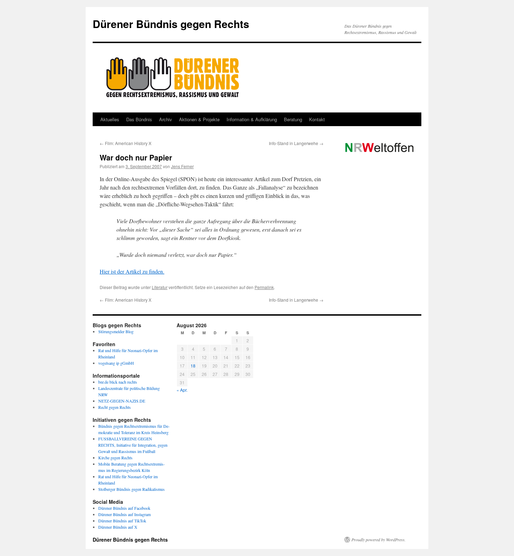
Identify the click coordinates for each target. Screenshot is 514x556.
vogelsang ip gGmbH (116, 363)
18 (193, 366)
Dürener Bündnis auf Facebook (124, 508)
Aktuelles (109, 119)
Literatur (159, 287)
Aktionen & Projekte (199, 119)
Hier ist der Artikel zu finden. (132, 271)
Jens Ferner (182, 166)
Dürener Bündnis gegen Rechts (171, 23)
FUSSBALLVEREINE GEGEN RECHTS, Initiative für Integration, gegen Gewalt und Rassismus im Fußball (132, 445)
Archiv (165, 119)
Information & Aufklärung (252, 119)
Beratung (293, 119)
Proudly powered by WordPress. (378, 539)
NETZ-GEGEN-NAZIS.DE (121, 401)
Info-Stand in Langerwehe (296, 143)
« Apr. (182, 390)
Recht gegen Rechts (114, 407)
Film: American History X (125, 143)
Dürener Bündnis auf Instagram (124, 514)
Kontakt (317, 119)
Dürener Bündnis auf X (117, 527)
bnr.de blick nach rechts (117, 382)
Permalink (264, 287)
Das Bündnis (139, 119)
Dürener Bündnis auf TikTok (122, 520)
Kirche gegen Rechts (115, 457)
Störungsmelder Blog (116, 331)
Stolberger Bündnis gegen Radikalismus (131, 489)
